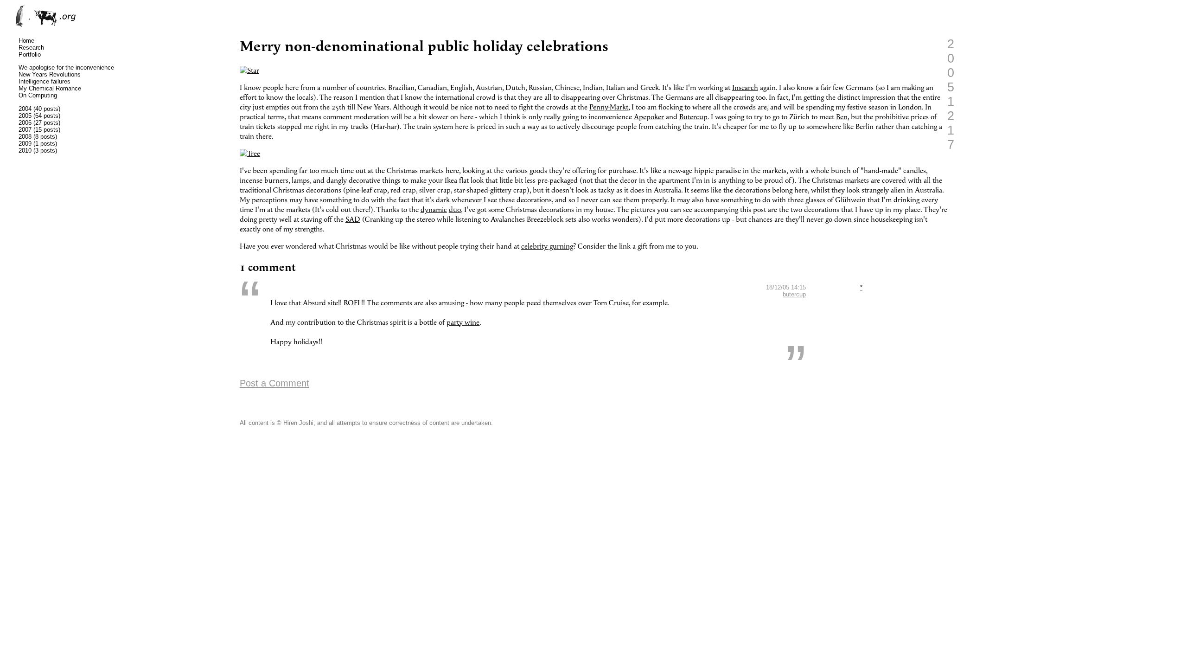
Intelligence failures (44, 81)
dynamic (434, 210)
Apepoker (649, 117)
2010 (25, 150)
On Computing (38, 95)
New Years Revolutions (50, 74)
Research (31, 47)
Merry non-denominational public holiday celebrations (424, 46)
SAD (352, 220)
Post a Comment (274, 383)
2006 (25, 122)
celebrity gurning (547, 246)
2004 (25, 108)
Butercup (693, 117)
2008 (25, 136)
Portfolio (30, 54)
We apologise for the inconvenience (66, 67)
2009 (25, 143)
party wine (463, 323)
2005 (25, 115)
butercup (794, 294)
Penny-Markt (608, 107)
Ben (842, 117)
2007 (25, 129)
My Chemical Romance (50, 88)
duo (455, 210)
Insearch (745, 88)
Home (26, 40)
